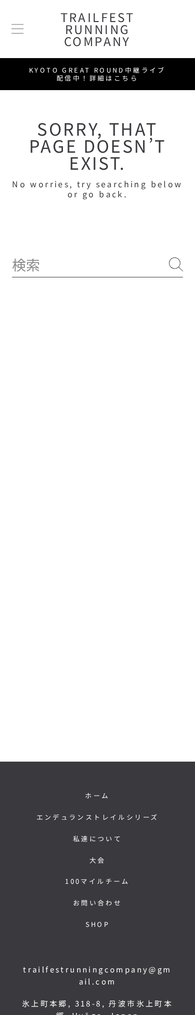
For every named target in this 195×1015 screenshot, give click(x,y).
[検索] (176, 264)
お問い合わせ (97, 902)
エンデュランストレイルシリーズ (97, 817)
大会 (98, 860)
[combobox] (97, 264)
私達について (97, 838)
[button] (17, 29)
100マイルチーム (97, 881)
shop (98, 924)
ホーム (97, 795)
